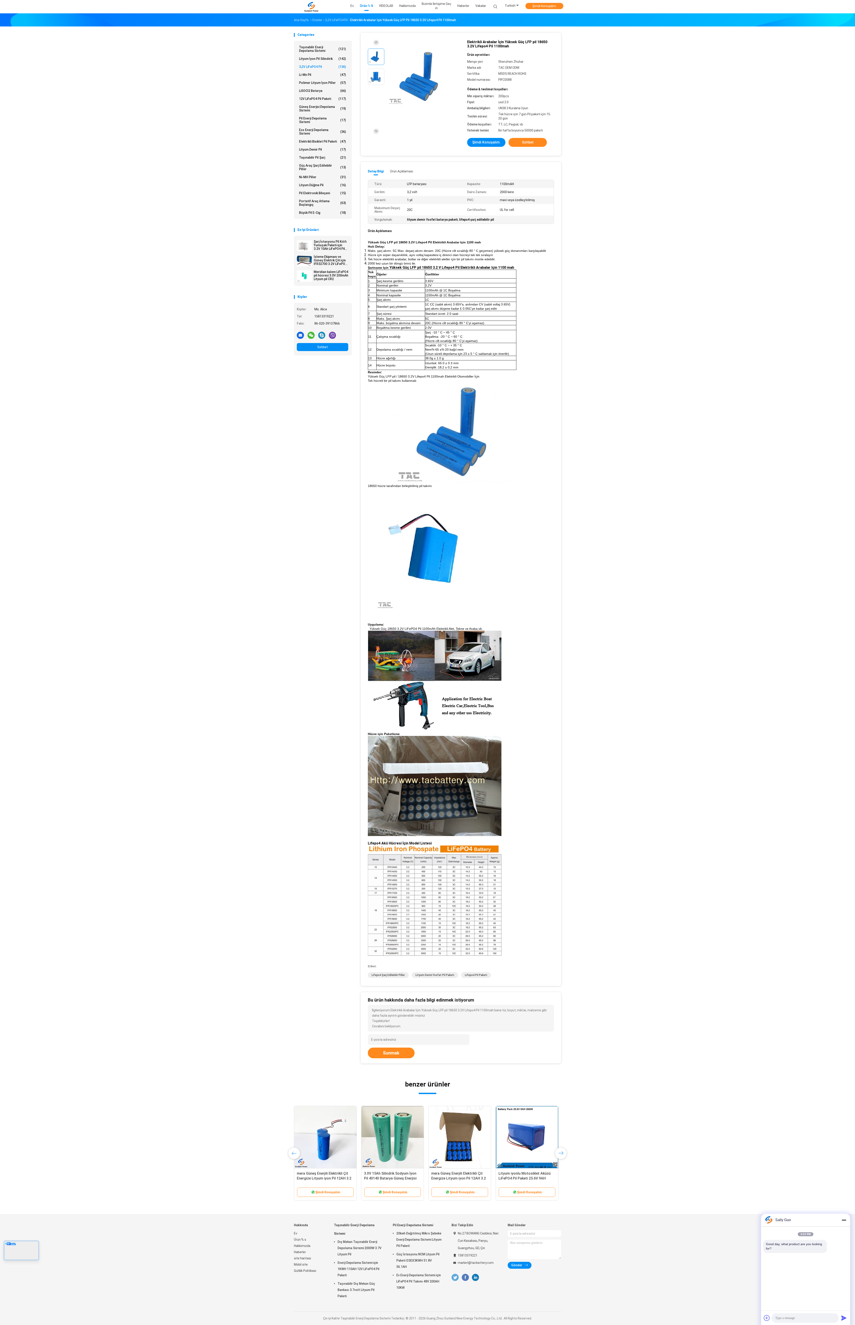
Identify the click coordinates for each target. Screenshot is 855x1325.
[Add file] (767, 1318)
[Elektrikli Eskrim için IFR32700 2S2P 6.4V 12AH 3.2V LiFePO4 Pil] (527, 1137)
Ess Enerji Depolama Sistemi (322, 131)
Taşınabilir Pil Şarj (322, 157)
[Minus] (844, 1220)
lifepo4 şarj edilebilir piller (388, 975)
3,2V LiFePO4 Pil (322, 67)
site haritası (302, 1258)
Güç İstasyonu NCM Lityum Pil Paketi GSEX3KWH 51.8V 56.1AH (418, 1260)
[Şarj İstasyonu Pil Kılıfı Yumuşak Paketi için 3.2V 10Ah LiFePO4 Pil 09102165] (304, 245)
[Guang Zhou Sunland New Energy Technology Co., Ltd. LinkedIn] (475, 1277)
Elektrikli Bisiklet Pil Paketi (322, 141)
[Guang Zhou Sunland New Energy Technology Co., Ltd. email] (300, 335)
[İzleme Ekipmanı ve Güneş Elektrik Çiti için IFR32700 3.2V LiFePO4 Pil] (304, 261)
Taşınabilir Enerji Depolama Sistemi (322, 49)
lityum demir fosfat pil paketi (434, 975)
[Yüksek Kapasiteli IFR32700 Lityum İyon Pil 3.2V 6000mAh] (325, 1137)
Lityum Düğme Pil (322, 185)
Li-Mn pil (322, 75)
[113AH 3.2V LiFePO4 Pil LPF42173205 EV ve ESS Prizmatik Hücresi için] (460, 1137)
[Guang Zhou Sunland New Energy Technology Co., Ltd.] (311, 6)
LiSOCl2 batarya (322, 91)
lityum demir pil (322, 149)
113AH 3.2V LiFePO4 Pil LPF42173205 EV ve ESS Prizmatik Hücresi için (459, 1178)
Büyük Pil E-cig (322, 212)
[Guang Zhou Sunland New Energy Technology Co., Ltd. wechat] (311, 335)
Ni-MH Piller (322, 177)
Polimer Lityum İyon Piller (322, 83)
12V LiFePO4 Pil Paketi (322, 99)
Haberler (300, 1252)
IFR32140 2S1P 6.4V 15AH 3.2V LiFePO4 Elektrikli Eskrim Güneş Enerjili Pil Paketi (389, 1178)
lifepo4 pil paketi (476, 975)
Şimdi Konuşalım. (544, 6)
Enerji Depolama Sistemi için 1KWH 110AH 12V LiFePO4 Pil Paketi (358, 1269)
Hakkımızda (302, 1246)
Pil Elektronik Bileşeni (322, 193)
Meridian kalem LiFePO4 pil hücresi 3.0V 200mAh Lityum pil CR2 (331, 275)
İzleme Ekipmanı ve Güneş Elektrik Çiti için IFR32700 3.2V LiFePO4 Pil (330, 260)
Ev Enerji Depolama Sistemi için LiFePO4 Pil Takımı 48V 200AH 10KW (418, 1281)
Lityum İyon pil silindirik (322, 59)
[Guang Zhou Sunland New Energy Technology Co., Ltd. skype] (321, 335)
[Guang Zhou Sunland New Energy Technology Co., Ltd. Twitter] (455, 1277)
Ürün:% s (300, 1239)
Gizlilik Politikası (305, 1270)
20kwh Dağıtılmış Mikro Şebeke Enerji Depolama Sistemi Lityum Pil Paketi (419, 1240)
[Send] (843, 1318)
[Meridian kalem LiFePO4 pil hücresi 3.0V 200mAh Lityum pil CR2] (304, 276)
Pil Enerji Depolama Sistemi (322, 120)
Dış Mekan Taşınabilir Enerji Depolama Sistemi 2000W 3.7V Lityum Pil (359, 1248)
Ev (295, 1233)
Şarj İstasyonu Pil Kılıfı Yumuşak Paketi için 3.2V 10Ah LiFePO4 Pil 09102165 (330, 245)
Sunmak (391, 1053)
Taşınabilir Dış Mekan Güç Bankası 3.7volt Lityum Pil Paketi (356, 1290)
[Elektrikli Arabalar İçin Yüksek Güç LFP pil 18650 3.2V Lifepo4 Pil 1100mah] (424, 77)
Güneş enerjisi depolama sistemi (322, 108)
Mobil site (301, 1264)
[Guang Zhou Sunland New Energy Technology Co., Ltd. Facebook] (465, 1277)
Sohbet (322, 347)
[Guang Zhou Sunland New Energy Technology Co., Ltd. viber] (332, 335)
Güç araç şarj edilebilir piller (322, 167)
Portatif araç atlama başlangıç (322, 202)
